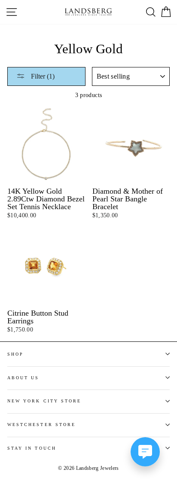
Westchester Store (41, 424)
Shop (15, 354)
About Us (23, 377)
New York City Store (44, 401)
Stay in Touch (31, 448)
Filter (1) (42, 76)
